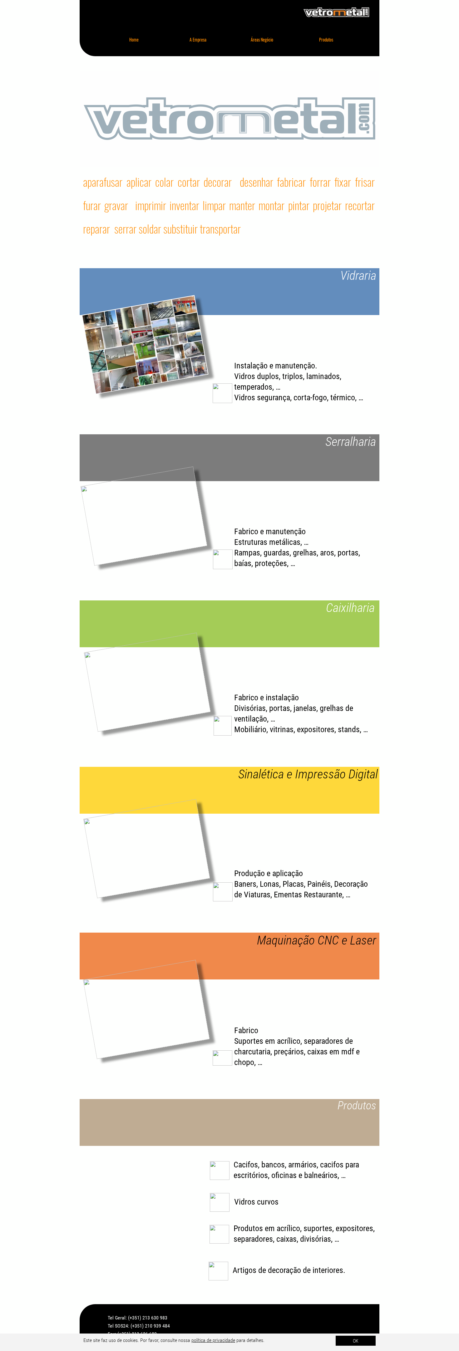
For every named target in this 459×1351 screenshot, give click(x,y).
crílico (290, 1228)
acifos (248, 1164)
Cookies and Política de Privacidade (325, 1347)
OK (355, 1341)
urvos (270, 1201)
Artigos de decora (261, 1270)
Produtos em (255, 1228)
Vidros (245, 1201)
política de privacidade (213, 1340)
